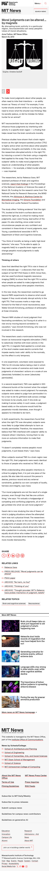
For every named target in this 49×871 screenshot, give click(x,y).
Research (28, 831)
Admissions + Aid (31, 834)
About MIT (28, 841)
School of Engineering (14, 752)
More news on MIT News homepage (18, 712)
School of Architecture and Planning (21, 749)
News (26, 837)
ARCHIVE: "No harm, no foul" (17, 582)
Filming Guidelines (10, 786)
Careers (27, 861)
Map (8, 861)
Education (6, 831)
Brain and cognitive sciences (14, 603)
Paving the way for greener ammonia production (33, 698)
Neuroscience (33, 603)
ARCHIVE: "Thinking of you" (16, 586)
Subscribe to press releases (15, 802)
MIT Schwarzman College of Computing (22, 767)
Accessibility (14, 864)
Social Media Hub (8, 866)
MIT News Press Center (36, 775)
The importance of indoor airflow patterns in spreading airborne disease (34, 684)
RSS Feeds (30, 786)
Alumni (4, 841)
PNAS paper (9, 578)
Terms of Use (8, 782)
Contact (35, 861)
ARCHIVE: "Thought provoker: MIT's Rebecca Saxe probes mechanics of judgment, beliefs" (24, 591)
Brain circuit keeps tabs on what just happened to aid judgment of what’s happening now (33, 625)
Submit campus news (12, 808)
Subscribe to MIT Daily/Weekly (16, 796)
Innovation (6, 834)
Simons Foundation (32, 200)
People (20, 861)
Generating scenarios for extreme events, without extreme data (32, 654)
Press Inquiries (32, 782)
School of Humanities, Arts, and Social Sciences (26, 756)
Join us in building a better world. (16, 848)
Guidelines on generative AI (15, 820)
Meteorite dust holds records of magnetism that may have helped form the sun (33, 640)
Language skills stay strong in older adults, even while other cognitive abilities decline (33, 670)
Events (14, 861)
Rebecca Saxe (10, 567)
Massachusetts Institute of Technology (18, 855)
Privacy (5, 864)
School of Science (13, 763)
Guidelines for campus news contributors (21, 814)
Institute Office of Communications (27, 739)
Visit (3, 861)
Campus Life (7, 837)
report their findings (19, 184)
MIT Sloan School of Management (20, 759)
